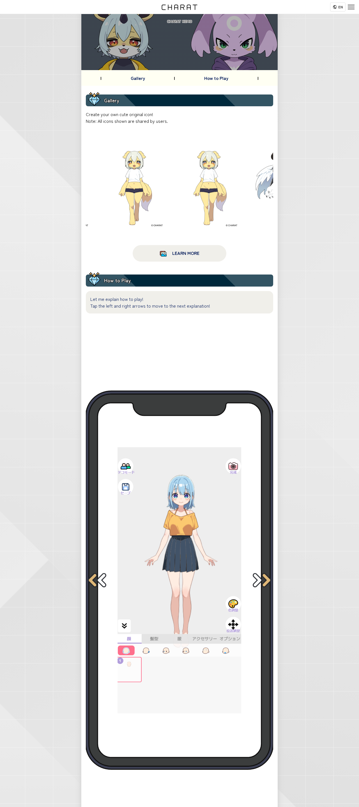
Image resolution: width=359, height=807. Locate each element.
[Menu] (351, 7)
